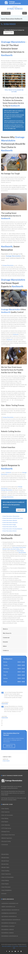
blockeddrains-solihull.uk (8, 929)
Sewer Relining (5, 880)
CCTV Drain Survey (6, 828)
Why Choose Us (7, 633)
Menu (24, 13)
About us (5, 629)
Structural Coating (15, 549)
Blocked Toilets (6, 549)
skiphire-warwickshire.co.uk (8, 906)
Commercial (6, 637)
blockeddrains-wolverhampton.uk (10, 936)
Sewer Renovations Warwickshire (11, 516)
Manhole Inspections (7, 838)
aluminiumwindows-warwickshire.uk (10, 910)
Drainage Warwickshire (13, 781)
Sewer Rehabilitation (7, 890)
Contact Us (20, 510)
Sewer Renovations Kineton (10, 531)
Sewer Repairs (20, 550)
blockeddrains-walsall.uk (8, 932)
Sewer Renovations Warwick (10, 520)
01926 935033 (10, 24)
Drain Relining (5, 818)
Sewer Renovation (6, 887)
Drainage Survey (6, 831)
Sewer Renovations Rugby (9, 524)
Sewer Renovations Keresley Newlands (12, 529)
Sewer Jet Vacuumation (8, 877)
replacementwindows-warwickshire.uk (11, 919)
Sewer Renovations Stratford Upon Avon (13, 518)
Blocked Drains (5, 857)
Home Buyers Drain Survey (19, 547)
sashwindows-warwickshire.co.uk (10, 903)
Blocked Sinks (5, 864)
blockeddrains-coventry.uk (8, 926)
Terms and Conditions (6, 946)
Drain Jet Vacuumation (7, 815)
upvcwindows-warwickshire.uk (9, 916)
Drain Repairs (5, 821)
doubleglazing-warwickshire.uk (9, 913)
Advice (5, 646)
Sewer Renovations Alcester (10, 526)
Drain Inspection (6, 812)
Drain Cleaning (5, 808)
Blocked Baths (22, 552)
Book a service (6, 13)
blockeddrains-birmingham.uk (9, 923)
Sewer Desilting (5, 870)
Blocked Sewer (5, 861)
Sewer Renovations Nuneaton (10, 522)
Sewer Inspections (6, 874)
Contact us (6, 650)
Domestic (5, 642)
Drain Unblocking (6, 825)
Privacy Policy (15, 946)
